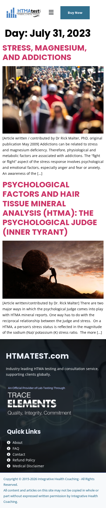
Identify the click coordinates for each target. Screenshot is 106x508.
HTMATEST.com (37, 355)
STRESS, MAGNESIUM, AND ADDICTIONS (44, 52)
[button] (51, 12)
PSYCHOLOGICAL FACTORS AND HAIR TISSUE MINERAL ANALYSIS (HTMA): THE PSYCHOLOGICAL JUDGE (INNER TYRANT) (49, 208)
